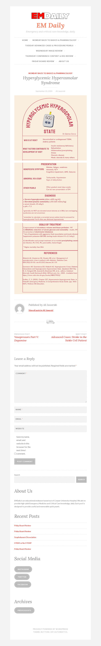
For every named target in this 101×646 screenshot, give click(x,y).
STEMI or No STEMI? (23, 543)
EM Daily (50, 25)
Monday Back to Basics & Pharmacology (54, 40)
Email (19, 419)
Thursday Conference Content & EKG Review (49, 56)
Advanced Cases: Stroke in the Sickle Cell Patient (69, 337)
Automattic (60, 632)
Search (17, 475)
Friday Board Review (43, 61)
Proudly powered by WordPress (50, 629)
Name (19, 409)
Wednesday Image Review (49, 51)
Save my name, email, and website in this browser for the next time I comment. (23, 445)
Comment (21, 373)
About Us (64, 61)
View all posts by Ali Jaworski (41, 310)
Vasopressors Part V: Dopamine (26, 337)
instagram (23, 569)
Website (20, 429)
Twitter (22, 577)
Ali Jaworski (60, 91)
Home (25, 40)
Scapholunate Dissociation (25, 537)
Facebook (23, 584)
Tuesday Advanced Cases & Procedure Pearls (49, 46)
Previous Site (24, 610)
